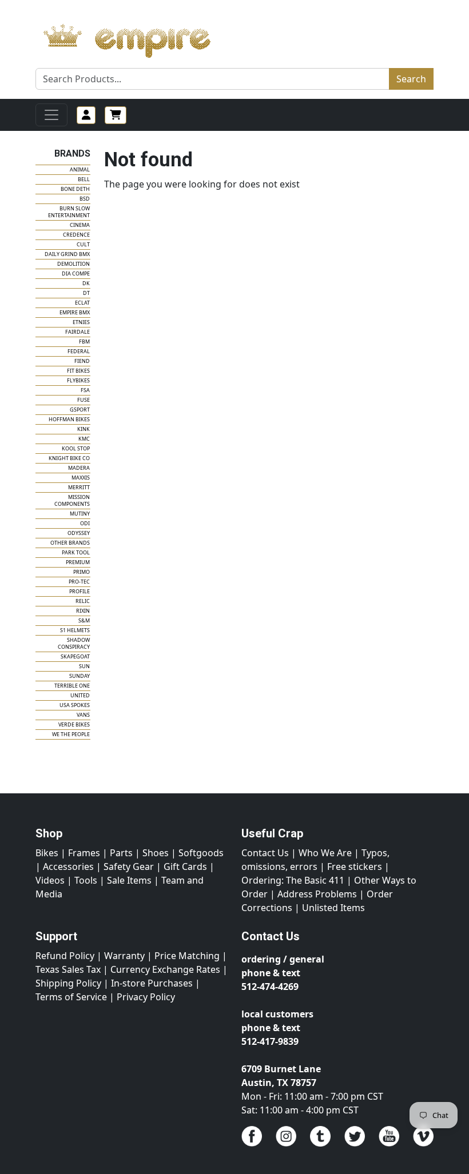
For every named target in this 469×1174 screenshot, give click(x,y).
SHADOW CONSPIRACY (74, 643)
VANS (83, 714)
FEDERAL (78, 351)
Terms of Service (71, 997)
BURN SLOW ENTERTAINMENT (69, 212)
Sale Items (129, 880)
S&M (84, 620)
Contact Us (265, 852)
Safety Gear (129, 866)
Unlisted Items (333, 907)
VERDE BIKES (74, 724)
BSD (85, 198)
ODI (85, 523)
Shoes (155, 852)
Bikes (46, 852)
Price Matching (187, 955)
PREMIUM (78, 562)
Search (411, 79)
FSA (85, 390)
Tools (85, 880)
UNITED (80, 695)
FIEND (82, 361)
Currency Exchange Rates (165, 969)
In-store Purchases (152, 983)
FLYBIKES (78, 380)
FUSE (83, 400)
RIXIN (83, 610)
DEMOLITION (73, 263)
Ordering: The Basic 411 (292, 880)
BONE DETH (75, 189)
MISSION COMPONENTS (72, 500)
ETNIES (81, 322)
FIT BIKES (78, 370)
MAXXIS (80, 477)
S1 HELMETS (75, 630)
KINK (83, 429)
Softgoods (201, 852)
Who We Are (325, 852)
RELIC (82, 601)
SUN (84, 666)
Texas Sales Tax (68, 969)
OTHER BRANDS (70, 542)
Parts (121, 852)
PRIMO (81, 572)
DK (86, 283)
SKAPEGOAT (75, 656)
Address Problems (317, 894)
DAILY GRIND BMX (67, 254)
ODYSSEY (78, 533)
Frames (84, 852)
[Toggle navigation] (51, 114)
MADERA (79, 468)
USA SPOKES (74, 705)
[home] (138, 37)
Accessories (68, 866)
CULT (83, 244)
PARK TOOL (76, 552)
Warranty (124, 955)
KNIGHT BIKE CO (69, 458)
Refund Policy (64, 955)
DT (86, 293)
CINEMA (80, 225)
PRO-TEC (79, 581)
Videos (50, 880)
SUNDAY (79, 676)
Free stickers (354, 866)
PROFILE (79, 591)
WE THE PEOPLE (71, 734)
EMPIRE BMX (74, 312)
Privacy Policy (146, 997)
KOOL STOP (76, 448)
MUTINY (80, 513)
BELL (84, 179)
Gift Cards (185, 866)
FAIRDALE (77, 332)
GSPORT (80, 409)
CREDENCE (76, 234)
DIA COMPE (76, 273)
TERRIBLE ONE (72, 685)
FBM (84, 341)
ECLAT (82, 302)
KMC (84, 438)
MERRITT (79, 487)
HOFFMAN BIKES (69, 419)
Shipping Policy (68, 983)
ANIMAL (80, 169)
